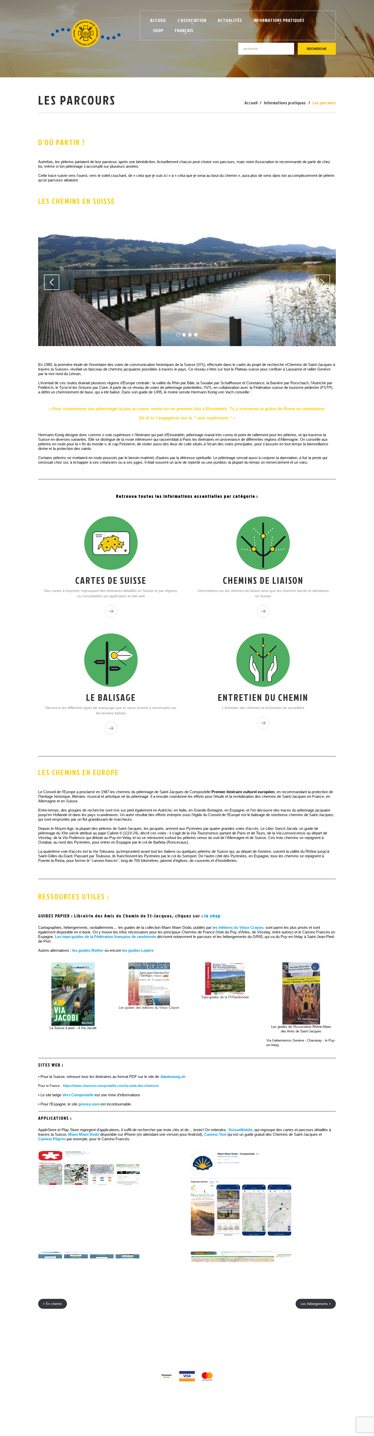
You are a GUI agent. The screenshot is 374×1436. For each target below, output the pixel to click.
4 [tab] (196, 335)
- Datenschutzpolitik (221, 1344)
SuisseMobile (240, 1130)
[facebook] (181, 1353)
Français (181, 31)
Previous (51, 282)
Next (322, 282)
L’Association (190, 21)
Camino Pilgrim (52, 1139)
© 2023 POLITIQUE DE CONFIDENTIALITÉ (166, 1344)
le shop (212, 916)
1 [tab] (178, 335)
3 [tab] (190, 335)
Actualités (227, 21)
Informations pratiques (277, 21)
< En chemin (52, 1304)
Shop (158, 30)
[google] (191, 1353)
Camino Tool (215, 1134)
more (111, 611)
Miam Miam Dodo (83, 1134)
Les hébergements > (316, 1304)
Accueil (158, 20)
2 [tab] (184, 335)
